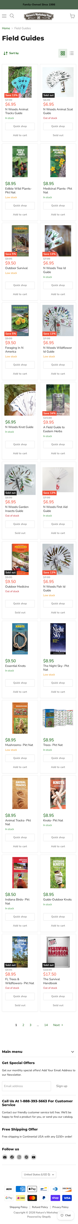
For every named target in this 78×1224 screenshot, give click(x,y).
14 (46, 1025)
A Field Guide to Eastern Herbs (54, 429)
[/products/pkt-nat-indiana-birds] (20, 872)
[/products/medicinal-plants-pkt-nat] (58, 161)
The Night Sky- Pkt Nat (56, 668)
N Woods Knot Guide (19, 427)
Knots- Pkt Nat (53, 820)
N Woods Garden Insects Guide (17, 509)
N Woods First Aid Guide (55, 509)
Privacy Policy (60, 1207)
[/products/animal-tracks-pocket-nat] (20, 793)
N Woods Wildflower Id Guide (57, 350)
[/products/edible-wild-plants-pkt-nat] (20, 161)
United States (37, 1174)
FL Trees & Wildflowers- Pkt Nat (19, 981)
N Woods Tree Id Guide (54, 270)
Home (6, 28)
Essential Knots (15, 666)
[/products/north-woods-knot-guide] (20, 400)
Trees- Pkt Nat (53, 745)
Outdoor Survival (16, 268)
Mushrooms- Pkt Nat (19, 745)
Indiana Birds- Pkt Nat (17, 901)
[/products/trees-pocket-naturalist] (58, 718)
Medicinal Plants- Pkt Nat (57, 191)
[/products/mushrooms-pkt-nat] (20, 718)
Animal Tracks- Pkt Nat (18, 822)
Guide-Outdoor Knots (57, 899)
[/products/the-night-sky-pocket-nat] (58, 638)
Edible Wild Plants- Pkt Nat (18, 191)
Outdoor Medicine (17, 587)
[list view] (71, 53)
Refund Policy (40, 1207)
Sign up (61, 1086)
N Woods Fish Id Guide (54, 589)
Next (56, 1025)
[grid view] (62, 53)
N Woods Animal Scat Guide (58, 111)
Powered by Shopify (39, 1217)
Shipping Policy (19, 1207)
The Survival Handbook (51, 981)
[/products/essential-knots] (20, 638)
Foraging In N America (14, 350)
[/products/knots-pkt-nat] (58, 793)
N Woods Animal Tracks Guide (16, 111)
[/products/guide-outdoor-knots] (58, 872)
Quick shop (20, 126)
